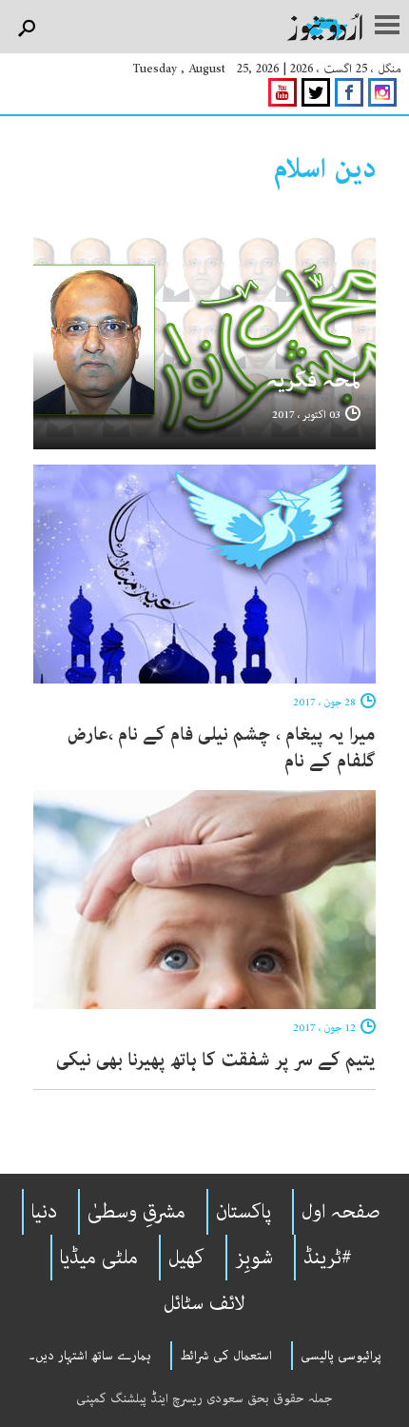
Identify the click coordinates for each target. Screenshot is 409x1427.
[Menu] (387, 26)
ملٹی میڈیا (99, 1257)
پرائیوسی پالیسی (341, 1355)
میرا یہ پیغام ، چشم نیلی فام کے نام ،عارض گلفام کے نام (222, 748)
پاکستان (243, 1212)
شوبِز (254, 1257)
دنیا (44, 1212)
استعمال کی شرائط (226, 1355)
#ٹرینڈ (327, 1257)
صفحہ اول (341, 1212)
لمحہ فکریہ (313, 380)
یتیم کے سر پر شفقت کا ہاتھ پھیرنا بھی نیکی (216, 1060)
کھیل (186, 1257)
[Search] (26, 29)
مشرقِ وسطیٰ (136, 1212)
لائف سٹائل (204, 1303)
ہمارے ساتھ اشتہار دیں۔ (90, 1355)
